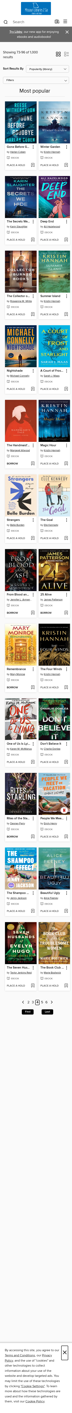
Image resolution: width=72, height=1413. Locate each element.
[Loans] (57, 22)
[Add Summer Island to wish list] (66, 314)
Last (47, 1012)
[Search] (5, 22)
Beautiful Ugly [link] (50, 893)
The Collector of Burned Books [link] (19, 296)
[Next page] (51, 1002)
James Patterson (53, 599)
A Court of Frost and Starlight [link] (52, 371)
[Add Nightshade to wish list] (32, 389)
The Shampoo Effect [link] (19, 893)
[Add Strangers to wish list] (32, 538)
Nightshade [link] (15, 371)
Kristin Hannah (52, 152)
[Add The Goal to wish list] (66, 538)
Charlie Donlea (52, 749)
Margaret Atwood (20, 450)
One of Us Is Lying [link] (19, 744)
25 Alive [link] (46, 594)
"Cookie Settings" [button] (33, 1386)
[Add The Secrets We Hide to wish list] (32, 240)
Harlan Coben (18, 152)
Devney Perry (17, 823)
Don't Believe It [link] (50, 744)
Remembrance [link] (16, 669)
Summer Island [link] (50, 296)
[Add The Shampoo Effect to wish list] (32, 911)
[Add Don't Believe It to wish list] (66, 762)
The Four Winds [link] (51, 669)
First (27, 1012)
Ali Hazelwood (52, 226)
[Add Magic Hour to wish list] (66, 463)
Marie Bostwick (52, 972)
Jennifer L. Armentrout (21, 599)
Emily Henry (50, 823)
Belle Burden (17, 525)
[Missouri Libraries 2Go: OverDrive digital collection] (36, 8)
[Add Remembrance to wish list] (32, 687)
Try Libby (15, 32)
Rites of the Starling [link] (19, 818)
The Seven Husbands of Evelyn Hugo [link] (19, 968)
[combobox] (27, 22)
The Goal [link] (46, 520)
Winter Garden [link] (50, 147)
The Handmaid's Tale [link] (19, 445)
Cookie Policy (34, 1401)
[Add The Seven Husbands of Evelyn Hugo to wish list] (32, 986)
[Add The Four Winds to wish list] (66, 687)
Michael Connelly (19, 375)
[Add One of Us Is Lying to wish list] (32, 762)
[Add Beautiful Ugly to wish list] (66, 911)
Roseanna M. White (21, 301)
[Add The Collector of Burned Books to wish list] (32, 314)
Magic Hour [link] (48, 445)
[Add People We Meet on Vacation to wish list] (66, 837)
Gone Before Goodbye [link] (19, 147)
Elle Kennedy (51, 525)
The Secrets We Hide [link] (19, 221)
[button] (58, 55)
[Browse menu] (65, 21)
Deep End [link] (47, 221)
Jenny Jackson (18, 898)
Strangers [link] (13, 520)
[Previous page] (23, 1002)
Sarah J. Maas (52, 375)
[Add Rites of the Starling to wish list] (32, 837)
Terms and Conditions (20, 1355)
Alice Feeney (51, 898)
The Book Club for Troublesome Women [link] (52, 968)
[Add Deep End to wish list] (66, 240)
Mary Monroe (17, 674)
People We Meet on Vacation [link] (52, 818)
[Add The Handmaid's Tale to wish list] (32, 463)
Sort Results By (13, 69)
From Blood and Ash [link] (19, 594)
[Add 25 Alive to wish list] (66, 613)
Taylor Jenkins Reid (21, 972)
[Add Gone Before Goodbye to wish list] (32, 165)
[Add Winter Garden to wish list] (66, 165)
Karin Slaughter (18, 226)
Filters (10, 80)
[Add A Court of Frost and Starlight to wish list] (66, 389)
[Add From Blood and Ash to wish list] (32, 613)
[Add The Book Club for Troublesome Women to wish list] (66, 986)
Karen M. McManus (21, 749)
